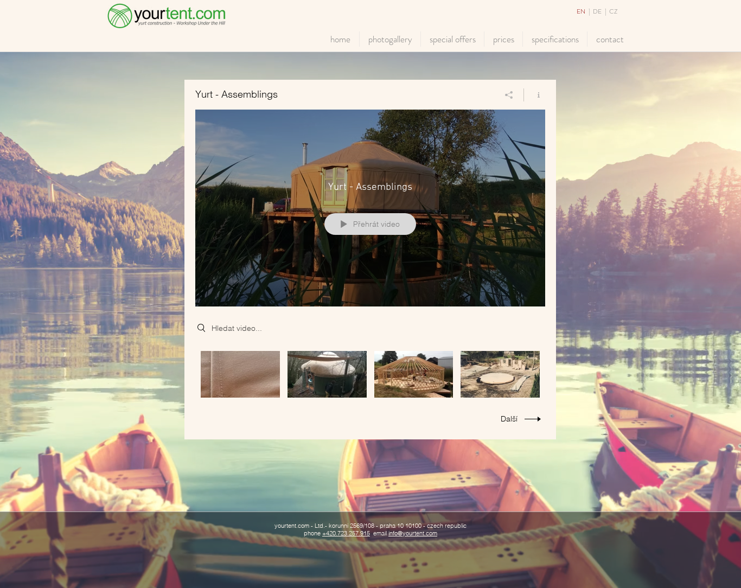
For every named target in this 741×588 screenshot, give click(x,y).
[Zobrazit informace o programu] (534, 94)
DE (598, 11)
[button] (390, 39)
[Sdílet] (509, 94)
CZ (613, 11)
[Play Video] (240, 374)
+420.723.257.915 (346, 533)
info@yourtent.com (412, 533)
